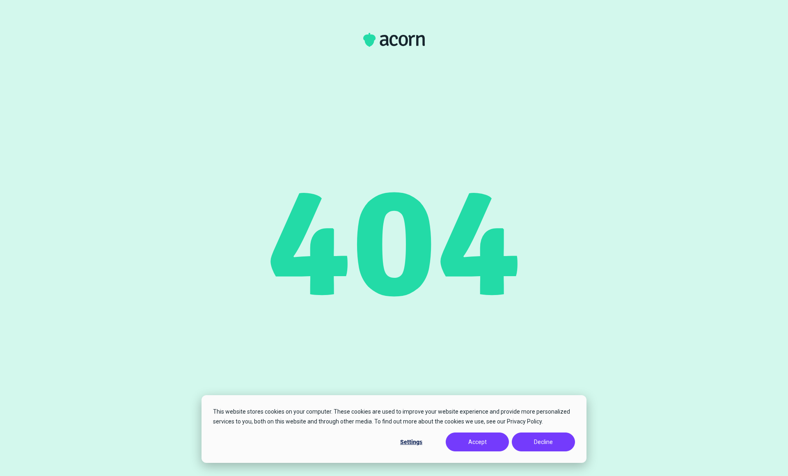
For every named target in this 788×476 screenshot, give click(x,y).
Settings (411, 442)
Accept (477, 442)
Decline (543, 442)
